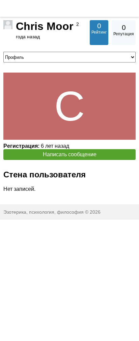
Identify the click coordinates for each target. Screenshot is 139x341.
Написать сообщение (69, 154)
